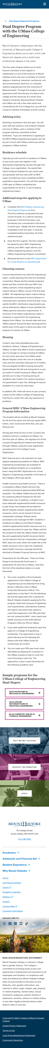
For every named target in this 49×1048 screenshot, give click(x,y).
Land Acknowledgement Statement (19, 1035)
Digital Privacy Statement (14, 1025)
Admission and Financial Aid (20, 858)
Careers (6, 901)
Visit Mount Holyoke (12, 882)
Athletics (7, 897)
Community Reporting (13, 1040)
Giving (5, 878)
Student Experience (15, 864)
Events (6, 887)
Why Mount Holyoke (15, 870)
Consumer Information (13, 911)
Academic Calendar (12, 892)
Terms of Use (9, 1030)
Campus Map (9, 906)
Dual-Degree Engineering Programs (24, 21)
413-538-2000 (24, 839)
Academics (9, 852)
